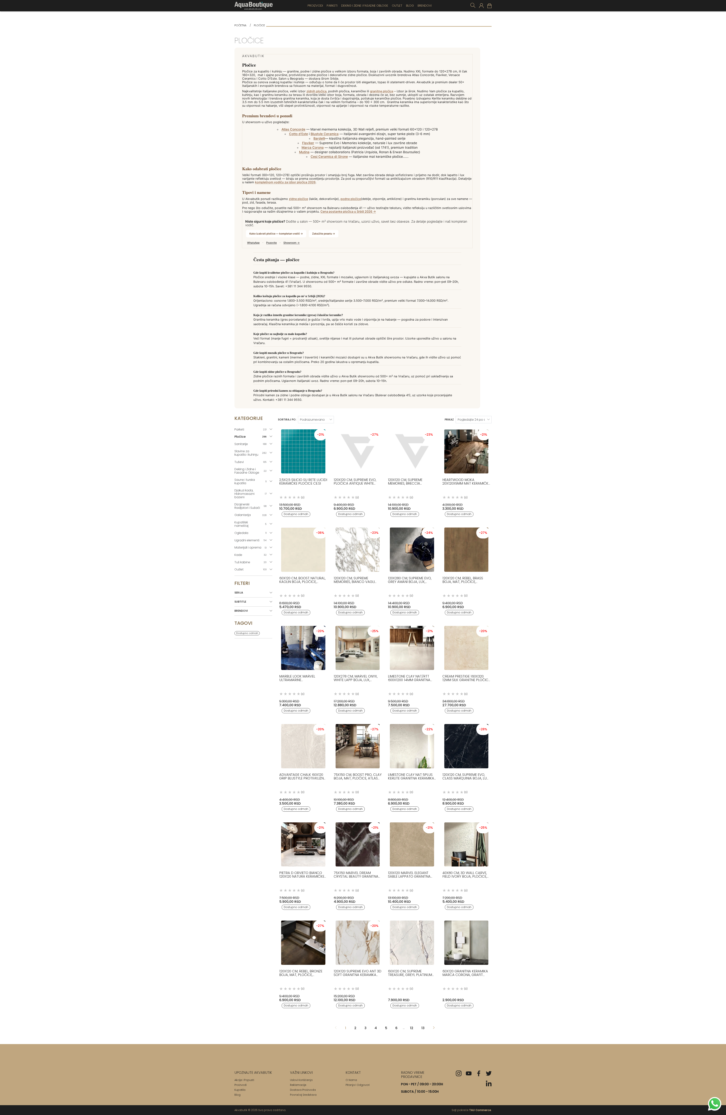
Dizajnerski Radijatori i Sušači (250, 506)
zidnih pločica (316, 91)
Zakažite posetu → (323, 233)
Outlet (250, 569)
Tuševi (250, 462)
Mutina (304, 152)
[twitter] (489, 1073)
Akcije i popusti (244, 1080)
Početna (240, 25)
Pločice (250, 436)
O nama (351, 1080)
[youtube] (469, 1073)
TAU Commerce (480, 1110)
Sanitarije (250, 444)
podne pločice (351, 199)
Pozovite (271, 242)
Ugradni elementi (250, 540)
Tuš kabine (250, 562)
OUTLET (397, 5)
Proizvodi (315, 5)
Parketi (332, 5)
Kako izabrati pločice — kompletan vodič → (276, 233)
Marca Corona (313, 147)
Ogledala (250, 533)
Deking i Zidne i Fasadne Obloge (364, 5)
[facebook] (479, 1073)
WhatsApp (253, 242)
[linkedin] (489, 1083)
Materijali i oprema (250, 547)
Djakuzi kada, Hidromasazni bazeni (250, 493)
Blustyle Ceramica (325, 134)
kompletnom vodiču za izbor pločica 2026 (285, 182)
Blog (410, 5)
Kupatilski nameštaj (250, 524)
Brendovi (425, 5)
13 (422, 1028)
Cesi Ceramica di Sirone (329, 157)
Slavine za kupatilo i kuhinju (250, 453)
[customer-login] (481, 5)
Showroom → (291, 242)
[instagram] (459, 1073)
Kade (250, 555)
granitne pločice (381, 91)
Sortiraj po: (287, 419)
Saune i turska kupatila (250, 481)
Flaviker (308, 143)
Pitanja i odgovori (358, 1085)
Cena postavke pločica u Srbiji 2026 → (348, 211)
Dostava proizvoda (303, 1090)
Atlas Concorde (293, 129)
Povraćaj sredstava (303, 1095)
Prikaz (449, 419)
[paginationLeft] (433, 1028)
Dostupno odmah (247, 633)
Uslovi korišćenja (301, 1080)
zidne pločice (298, 199)
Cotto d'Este (298, 134)
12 (411, 1028)
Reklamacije (298, 1085)
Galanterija (250, 515)
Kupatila (239, 1090)
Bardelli (319, 138)
